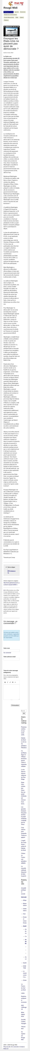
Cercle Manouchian (9, 17)
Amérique (26, 926)
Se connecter (7, 652)
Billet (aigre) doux (23, 1014)
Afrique (25, 900)
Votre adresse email (9, 656)
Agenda (17, 12)
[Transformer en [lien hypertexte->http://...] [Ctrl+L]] (10, 682)
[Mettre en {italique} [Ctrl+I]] (7, 682)
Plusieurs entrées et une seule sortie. (23, 730)
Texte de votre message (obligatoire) (11, 671)
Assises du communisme (10, 14)
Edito (17, 17)
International (25, 897)
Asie (24, 914)
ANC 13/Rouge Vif (24, 1007)
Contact (22, 1046)
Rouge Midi (11, 7)
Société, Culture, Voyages (23, 1021)
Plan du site (7, 1046)
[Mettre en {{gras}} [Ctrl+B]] (5, 682)
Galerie (22, 17)
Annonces (22, 12)
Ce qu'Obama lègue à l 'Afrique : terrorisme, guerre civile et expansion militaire (24, 758)
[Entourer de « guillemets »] (15, 682)
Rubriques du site (8, 12)
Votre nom (7, 648)
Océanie (25, 980)
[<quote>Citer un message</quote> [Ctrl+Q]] (12, 682)
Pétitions (6, 20)
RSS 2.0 (6, 1048)
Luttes (23, 993)
